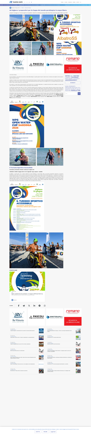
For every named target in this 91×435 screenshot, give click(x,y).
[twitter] (29, 305)
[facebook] (19, 305)
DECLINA (45, 431)
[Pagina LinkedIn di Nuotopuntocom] (29, 2)
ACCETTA (38, 431)
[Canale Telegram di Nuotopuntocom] (31, 2)
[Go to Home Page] (20, 7)
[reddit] (24, 305)
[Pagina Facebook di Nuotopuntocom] (25, 2)
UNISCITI (73, 82)
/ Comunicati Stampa (27, 7)
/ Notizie (22, 7)
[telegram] (39, 305)
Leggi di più (53, 431)
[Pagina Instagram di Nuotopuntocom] (27, 2)
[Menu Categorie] (81, 2)
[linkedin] (34, 305)
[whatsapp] (45, 305)
